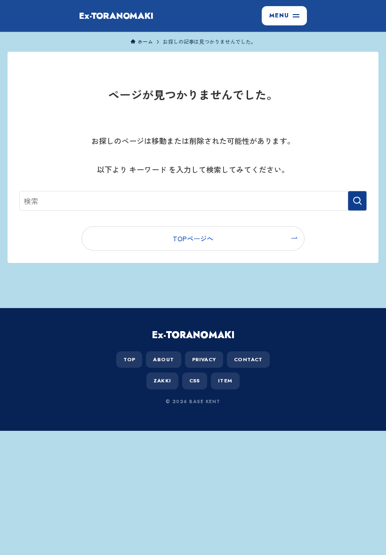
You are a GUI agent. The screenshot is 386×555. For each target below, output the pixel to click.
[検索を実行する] (357, 201)
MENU (279, 15)
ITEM (225, 380)
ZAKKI (162, 380)
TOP (129, 359)
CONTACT (248, 359)
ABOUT (163, 359)
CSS (194, 380)
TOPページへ (193, 238)
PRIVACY (204, 359)
